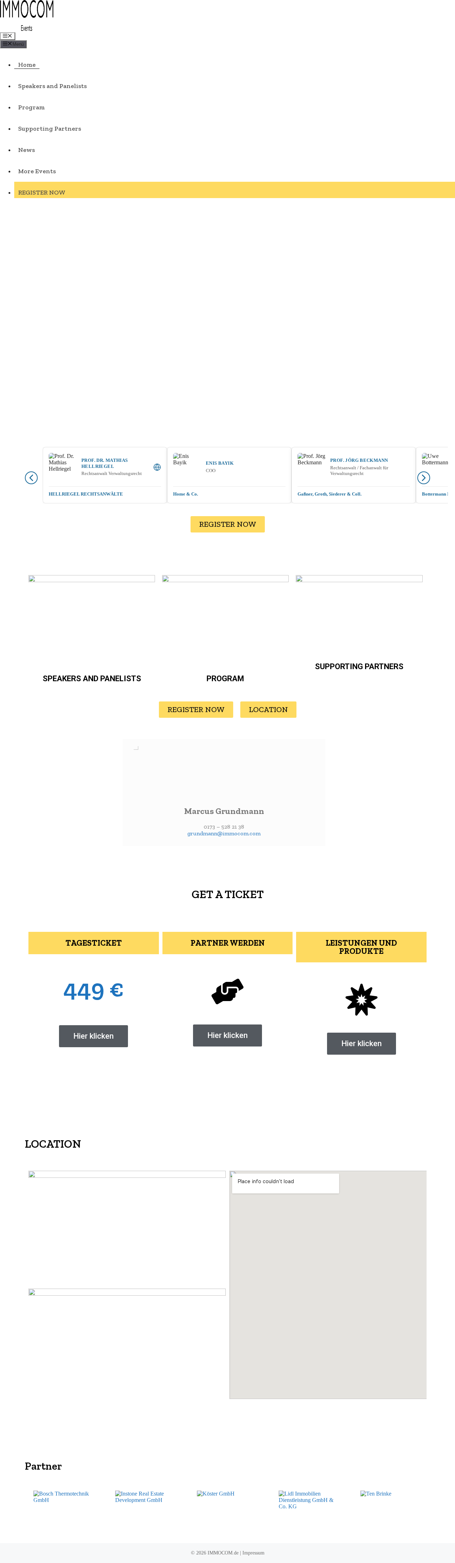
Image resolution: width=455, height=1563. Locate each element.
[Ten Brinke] (391, 1510)
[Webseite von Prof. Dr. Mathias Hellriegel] (157, 467)
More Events (37, 171)
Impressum (253, 1553)
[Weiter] (423, 477)
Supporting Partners (49, 128)
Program (31, 107)
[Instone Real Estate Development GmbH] (146, 1510)
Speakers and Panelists (52, 86)
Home (27, 65)
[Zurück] (31, 477)
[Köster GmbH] (227, 1510)
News (26, 150)
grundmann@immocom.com (224, 833)
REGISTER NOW (41, 192)
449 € (93, 988)
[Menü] (7, 36)
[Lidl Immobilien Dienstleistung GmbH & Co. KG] (309, 1510)
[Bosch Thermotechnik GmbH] (64, 1510)
